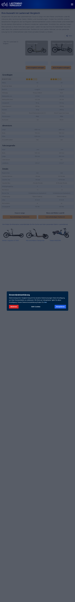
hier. (45, 302)
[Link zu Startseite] (11, 4)
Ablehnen (13, 307)
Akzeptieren (60, 307)
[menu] (72, 4)
